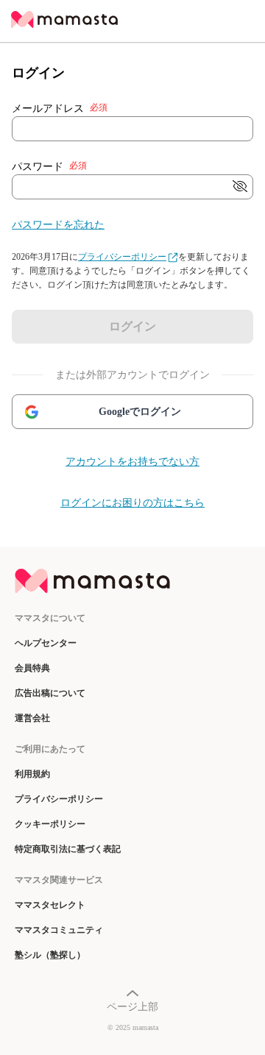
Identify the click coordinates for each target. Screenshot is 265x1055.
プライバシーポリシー (122, 257)
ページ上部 (132, 1006)
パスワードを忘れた (58, 224)
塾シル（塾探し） (50, 955)
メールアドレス (59, 108)
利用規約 (32, 774)
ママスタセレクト (50, 905)
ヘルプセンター (46, 643)
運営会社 (32, 718)
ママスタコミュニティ (59, 930)
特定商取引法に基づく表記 (68, 849)
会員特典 (32, 668)
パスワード (49, 166)
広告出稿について (50, 693)
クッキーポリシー (50, 824)
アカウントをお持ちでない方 (132, 461)
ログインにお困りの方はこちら (132, 502)
